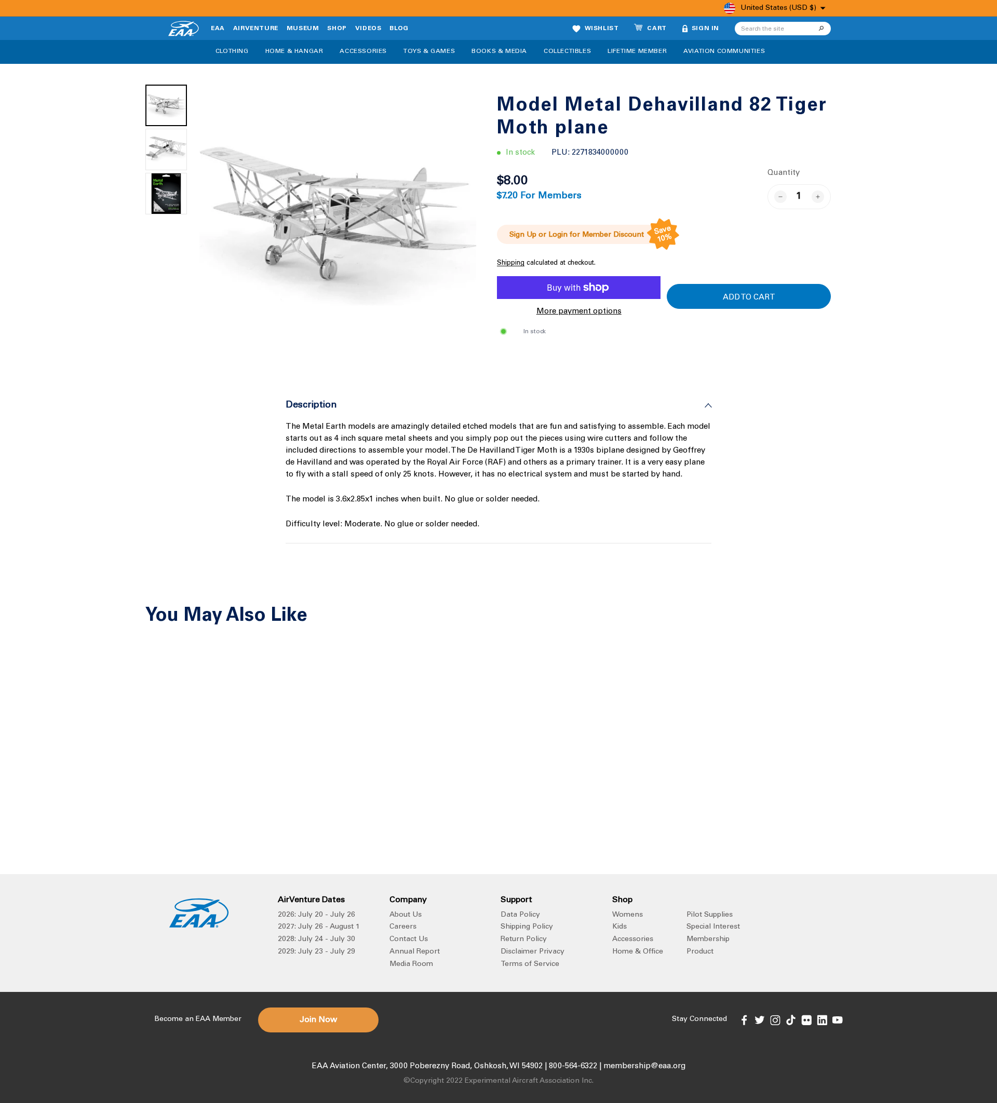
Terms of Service (530, 964)
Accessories (363, 51)
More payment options (579, 312)
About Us (405, 915)
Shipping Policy (527, 927)
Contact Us (408, 939)
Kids (619, 927)
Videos (368, 28)
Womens (627, 915)
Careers (402, 927)
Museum (303, 28)
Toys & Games (429, 51)
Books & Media (499, 51)
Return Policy (524, 939)
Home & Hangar (294, 51)
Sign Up (522, 235)
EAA (218, 28)
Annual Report (414, 952)
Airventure (255, 28)
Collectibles (567, 51)
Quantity (783, 173)
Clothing (232, 51)
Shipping (510, 263)
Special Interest (713, 927)
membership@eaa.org (644, 1066)
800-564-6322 (573, 1066)
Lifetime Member (637, 51)
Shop (336, 28)
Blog (398, 28)
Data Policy (520, 915)
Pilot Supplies (709, 915)
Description (311, 405)
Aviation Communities (724, 51)
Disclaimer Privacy (532, 952)
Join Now (318, 1020)
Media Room (411, 964)
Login (558, 235)
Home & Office (637, 952)
